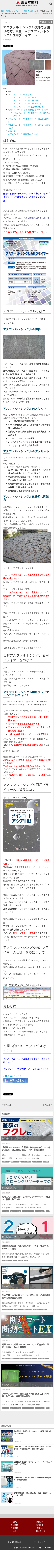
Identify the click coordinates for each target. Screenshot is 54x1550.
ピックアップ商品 (25, 1161)
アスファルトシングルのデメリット (27, 103)
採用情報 (39, 1525)
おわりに (11, 131)
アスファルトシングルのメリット (26, 100)
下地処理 (45, 1161)
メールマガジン (37, 1161)
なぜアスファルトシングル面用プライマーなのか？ (28, 109)
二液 (25, 1260)
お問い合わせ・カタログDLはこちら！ (23, 134)
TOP (2, 11)
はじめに (11, 91)
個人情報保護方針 (15, 1542)
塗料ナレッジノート (14, 11)
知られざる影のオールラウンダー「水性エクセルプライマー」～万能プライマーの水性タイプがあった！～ (26, 197)
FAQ (14, 1531)
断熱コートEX (14, 1161)
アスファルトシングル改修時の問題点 (28, 106)
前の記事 (7, 1104)
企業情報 (14, 1528)
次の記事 (46, 1104)
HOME (14, 1522)
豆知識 (20, 1260)
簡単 (47, 1211)
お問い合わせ (40, 1531)
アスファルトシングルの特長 (24, 97)
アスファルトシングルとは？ (19, 94)
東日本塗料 (27, 3)
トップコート (32, 1358)
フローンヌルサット (27, 1211)
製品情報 (14, 1525)
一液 (14, 1260)
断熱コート (5, 1161)
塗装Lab (40, 1528)
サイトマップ (39, 1542)
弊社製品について (31, 11)
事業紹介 (39, 1522)
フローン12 (17, 1309)
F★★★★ (5, 1211)
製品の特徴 (36, 1309)
